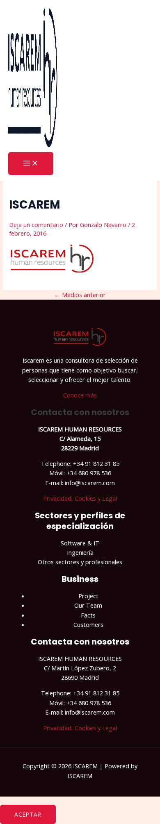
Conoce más (80, 395)
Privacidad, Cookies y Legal (80, 498)
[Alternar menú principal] (30, 163)
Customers (88, 624)
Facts (88, 615)
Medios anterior (80, 295)
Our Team (88, 605)
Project (88, 596)
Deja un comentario (36, 224)
